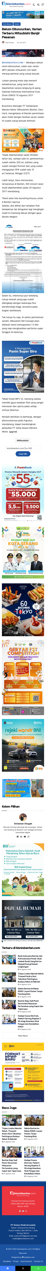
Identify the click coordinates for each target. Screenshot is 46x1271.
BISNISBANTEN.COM (12, 63)
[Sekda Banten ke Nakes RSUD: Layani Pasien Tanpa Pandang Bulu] (9, 992)
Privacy (16, 1261)
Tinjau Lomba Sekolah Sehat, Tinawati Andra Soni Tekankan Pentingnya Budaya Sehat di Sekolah (12, 1133)
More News (23, 1036)
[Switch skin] (34, 5)
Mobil (17, 24)
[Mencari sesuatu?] (38, 5)
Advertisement (26, 1261)
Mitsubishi (23, 440)
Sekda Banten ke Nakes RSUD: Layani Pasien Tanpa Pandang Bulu (30, 991)
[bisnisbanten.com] (16, 4)
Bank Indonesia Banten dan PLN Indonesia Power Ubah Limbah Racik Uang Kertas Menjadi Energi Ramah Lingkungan (30, 961)
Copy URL (23, 454)
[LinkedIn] (21, 836)
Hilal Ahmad (9, 42)
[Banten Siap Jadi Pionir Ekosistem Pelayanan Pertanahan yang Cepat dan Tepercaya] (9, 1004)
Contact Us (38, 1261)
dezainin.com (29, 1257)
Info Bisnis (7, 24)
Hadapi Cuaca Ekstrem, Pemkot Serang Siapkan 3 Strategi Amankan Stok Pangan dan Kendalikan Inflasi (29, 1021)
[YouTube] (24, 836)
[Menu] (43, 5)
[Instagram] (28, 836)
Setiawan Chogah (23, 823)
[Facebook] (17, 836)
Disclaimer (7, 1261)
